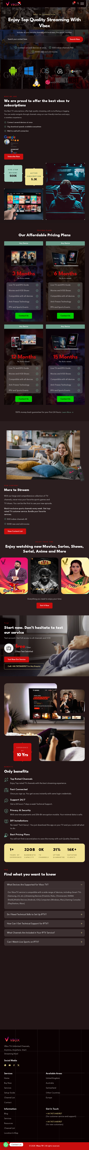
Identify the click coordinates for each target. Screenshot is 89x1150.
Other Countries (53, 1093)
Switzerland (51, 1088)
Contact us (24, 316)
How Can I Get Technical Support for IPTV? (27, 924)
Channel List (9, 1098)
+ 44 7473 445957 (54, 1114)
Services (7, 1088)
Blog (6, 1114)
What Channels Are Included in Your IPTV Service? (31, 933)
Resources (8, 1123)
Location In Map (11, 1133)
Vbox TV (40, 1146)
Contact (7, 1103)
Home (6, 1078)
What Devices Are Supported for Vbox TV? (27, 885)
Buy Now (8, 1083)
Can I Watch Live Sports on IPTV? (23, 942)
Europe (49, 1098)
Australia (50, 1083)
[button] (82, 3)
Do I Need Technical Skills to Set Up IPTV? (27, 914)
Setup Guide (9, 1093)
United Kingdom (53, 1078)
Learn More (67, 412)
